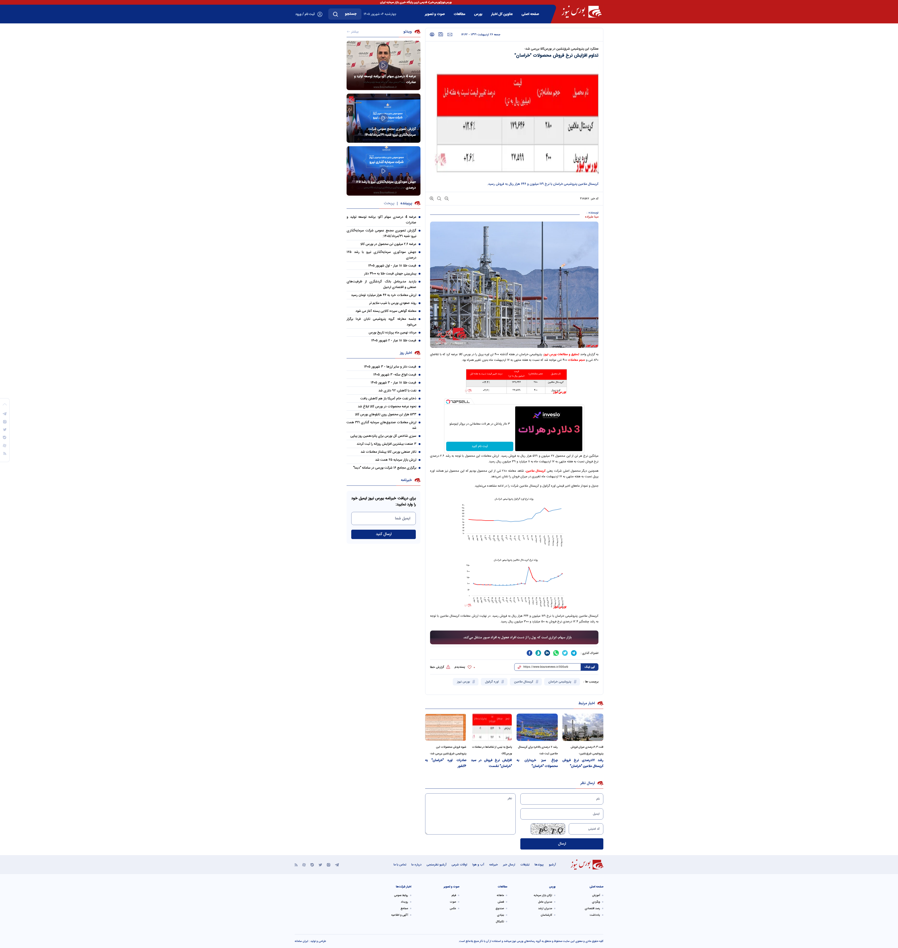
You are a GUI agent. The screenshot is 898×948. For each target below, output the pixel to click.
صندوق (500, 908)
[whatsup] (556, 653)
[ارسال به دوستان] (449, 34)
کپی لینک (589, 667)
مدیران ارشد (545, 908)
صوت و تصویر (435, 14)
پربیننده (406, 203)
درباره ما (416, 864)
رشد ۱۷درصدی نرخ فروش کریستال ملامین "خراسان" (583, 763)
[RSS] (296, 864)
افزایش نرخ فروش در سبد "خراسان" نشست (491, 763)
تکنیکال (500, 921)
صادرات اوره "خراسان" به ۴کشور (445, 763)
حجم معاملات (576, 360)
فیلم (454, 895)
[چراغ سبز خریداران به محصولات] (537, 727)
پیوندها (539, 864)
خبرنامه (493, 864)
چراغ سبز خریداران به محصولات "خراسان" (537, 763)
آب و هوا (478, 864)
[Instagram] (328, 864)
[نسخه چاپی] (432, 34)
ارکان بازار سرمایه (543, 895)
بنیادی (500, 915)
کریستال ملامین (536, 471)
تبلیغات (524, 864)
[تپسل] (448, 401)
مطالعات (459, 14)
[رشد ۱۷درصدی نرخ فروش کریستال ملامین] (583, 727)
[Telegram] (337, 864)
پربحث (389, 203)
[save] (440, 34)
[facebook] (529, 653)
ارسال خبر (509, 864)
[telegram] (574, 653)
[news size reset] (438, 198)
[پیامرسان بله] (312, 864)
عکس (453, 908)
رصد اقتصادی (592, 908)
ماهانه (500, 895)
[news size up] (432, 198)
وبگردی (596, 902)
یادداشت (595, 915)
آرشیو (552, 864)
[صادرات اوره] (445, 727)
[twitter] (565, 653)
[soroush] (538, 653)
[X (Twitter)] (320, 864)
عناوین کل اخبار (502, 14)
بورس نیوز (464, 681)
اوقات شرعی (459, 864)
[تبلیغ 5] (514, 637)
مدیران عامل (545, 902)
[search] (335, 14)
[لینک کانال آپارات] (304, 864)
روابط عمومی (401, 895)
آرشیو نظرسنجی (436, 864)
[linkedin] (547, 653)
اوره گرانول (492, 681)
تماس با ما (400, 864)
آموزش (596, 895)
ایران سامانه (301, 941)
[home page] (581, 11)
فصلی (501, 902)
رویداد (404, 902)
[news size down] (446, 198)
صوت (453, 902)
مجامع (404, 908)
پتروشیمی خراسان (560, 681)
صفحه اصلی (530, 14)
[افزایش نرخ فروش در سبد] (491, 727)
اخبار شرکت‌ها (403, 886)
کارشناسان (546, 915)
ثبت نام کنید (480, 446)
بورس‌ (478, 14)
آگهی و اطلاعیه (399, 915)
